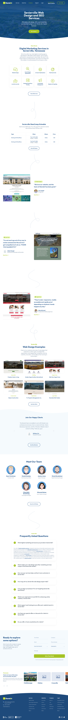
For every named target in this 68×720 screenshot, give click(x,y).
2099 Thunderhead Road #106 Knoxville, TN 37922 (10, 702)
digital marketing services (24, 548)
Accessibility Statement (61, 708)
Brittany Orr (36, 433)
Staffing (34, 375)
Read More (36, 194)
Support (37, 2)
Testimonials (51, 706)
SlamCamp (51, 708)
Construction (13, 395)
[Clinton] (44, 676)
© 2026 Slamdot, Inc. (6, 706)
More (30, 710)
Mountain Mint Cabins (54, 398)
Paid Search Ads (31, 706)
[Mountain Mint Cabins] (54, 387)
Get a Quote (33, 31)
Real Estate (34, 395)
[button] (14, 438)
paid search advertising (34, 57)
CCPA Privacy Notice (60, 702)
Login (42, 2)
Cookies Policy (59, 704)
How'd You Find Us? (38, 646)
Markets (50, 704)
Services (17, 2)
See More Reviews (34, 445)
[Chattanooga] (30, 676)
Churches (43, 706)
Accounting (43, 700)
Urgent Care (38, 296)
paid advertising (39, 551)
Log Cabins (54, 395)
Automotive (43, 704)
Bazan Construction (13, 398)
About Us (50, 700)
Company (31, 2)
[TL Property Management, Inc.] (34, 387)
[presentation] (14, 431)
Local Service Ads (32, 708)
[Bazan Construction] (13, 387)
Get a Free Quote (49, 656)
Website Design (31, 700)
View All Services (34, 93)
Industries (24, 2)
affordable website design (32, 549)
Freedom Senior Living (13, 377)
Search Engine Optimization (33, 702)
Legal (58, 698)
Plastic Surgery (39, 181)
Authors (43, 702)
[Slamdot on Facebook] (59, 717)
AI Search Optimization (32, 704)
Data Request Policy (60, 706)
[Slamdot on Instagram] (61, 717)
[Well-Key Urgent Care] (54, 366)
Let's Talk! (61, 2)
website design (36, 55)
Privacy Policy (53, 659)
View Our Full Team (34, 504)
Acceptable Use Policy (60, 700)
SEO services (28, 555)
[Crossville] (58, 676)
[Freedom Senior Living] (13, 366)
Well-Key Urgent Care (54, 377)
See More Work (34, 404)
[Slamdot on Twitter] (64, 717)
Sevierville (34, 344)
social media (26, 553)
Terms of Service (59, 659)
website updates (28, 558)
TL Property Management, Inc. (34, 398)
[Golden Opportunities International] (34, 366)
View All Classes (34, 148)
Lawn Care (7, 237)
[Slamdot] (7, 3)
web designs (42, 350)
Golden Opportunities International (34, 377)
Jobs (50, 702)
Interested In (53, 646)
